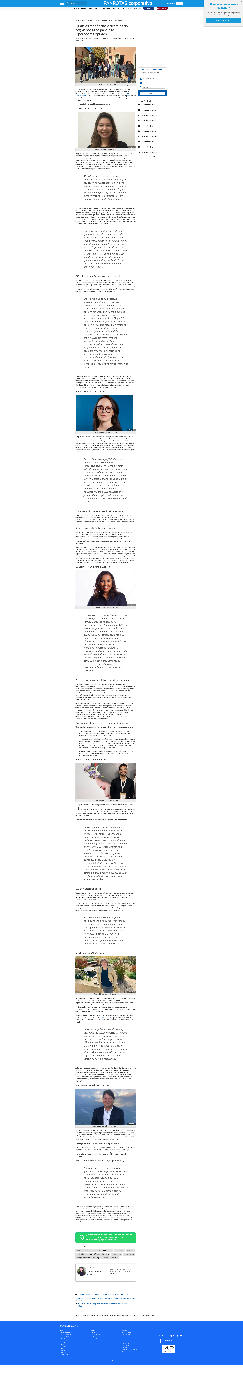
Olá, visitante (171, 3)
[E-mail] (91, 1274)
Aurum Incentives (105, 1018)
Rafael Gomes (116, 1254)
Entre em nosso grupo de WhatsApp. (101, 1239)
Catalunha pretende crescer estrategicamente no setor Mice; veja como (102, 1294)
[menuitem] (80, 8)
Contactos (114, 1258)
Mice (78, 1251)
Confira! (112, 1273)
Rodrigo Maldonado (83, 1258)
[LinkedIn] (88, 1274)
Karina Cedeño (80, 20)
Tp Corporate (119, 1251)
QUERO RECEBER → (223, 21)
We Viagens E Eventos (101, 1258)
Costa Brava (95, 1251)
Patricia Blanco (94, 1254)
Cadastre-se (152, 93)
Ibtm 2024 (130, 1251)
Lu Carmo (105, 1254)
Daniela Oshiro (81, 1254)
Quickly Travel (107, 1251)
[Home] (76, 1315)
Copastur (85, 1251)
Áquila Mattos (129, 1254)
